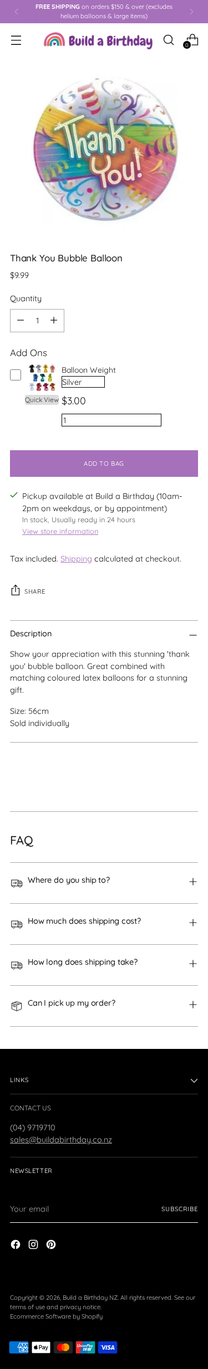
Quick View (42, 399)
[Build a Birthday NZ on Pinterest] (52, 1246)
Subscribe (179, 1209)
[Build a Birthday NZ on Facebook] (16, 1246)
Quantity (26, 298)
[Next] (191, 11)
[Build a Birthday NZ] (98, 40)
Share (34, 591)
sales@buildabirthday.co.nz (61, 1139)
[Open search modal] (168, 39)
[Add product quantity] (54, 321)
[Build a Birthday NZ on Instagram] (34, 1246)
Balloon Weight (89, 370)
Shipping (76, 558)
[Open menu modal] (15, 39)
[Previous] (16, 11)
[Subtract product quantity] (21, 321)
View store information (60, 531)
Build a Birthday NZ (90, 1297)
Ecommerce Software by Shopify (56, 1316)
